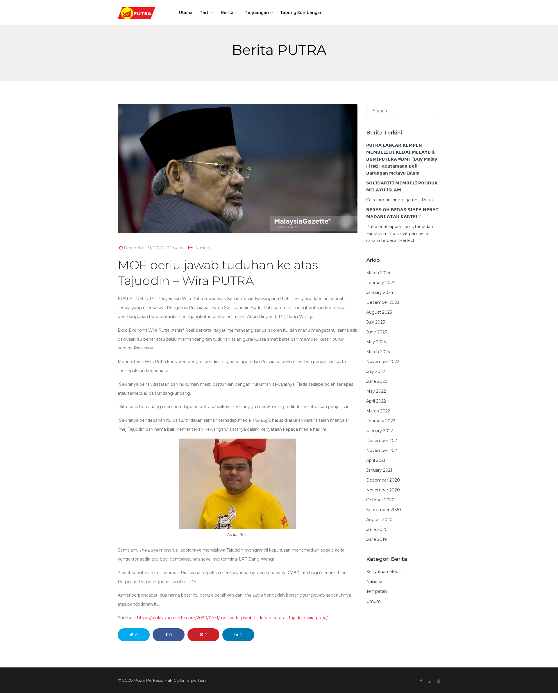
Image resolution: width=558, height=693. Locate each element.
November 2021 (382, 450)
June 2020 (377, 529)
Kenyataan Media (384, 571)
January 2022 (379, 430)
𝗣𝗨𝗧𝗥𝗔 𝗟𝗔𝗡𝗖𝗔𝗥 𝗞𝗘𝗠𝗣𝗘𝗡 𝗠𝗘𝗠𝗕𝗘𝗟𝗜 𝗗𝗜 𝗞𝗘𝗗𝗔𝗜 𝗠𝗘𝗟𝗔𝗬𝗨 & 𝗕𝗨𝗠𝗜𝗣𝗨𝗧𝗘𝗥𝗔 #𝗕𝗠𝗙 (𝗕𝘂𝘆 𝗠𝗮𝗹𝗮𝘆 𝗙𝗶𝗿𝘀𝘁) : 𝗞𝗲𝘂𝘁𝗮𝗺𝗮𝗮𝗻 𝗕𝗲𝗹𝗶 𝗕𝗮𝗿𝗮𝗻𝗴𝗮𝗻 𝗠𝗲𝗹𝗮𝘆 (401, 159)
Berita (227, 12)
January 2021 (379, 470)
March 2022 (378, 411)
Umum (373, 601)
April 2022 (376, 401)
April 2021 (375, 460)
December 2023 (382, 302)
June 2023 (376, 332)
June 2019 (376, 539)
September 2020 (383, 509)
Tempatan (376, 591)
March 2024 (378, 272)
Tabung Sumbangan (301, 12)
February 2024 (381, 282)
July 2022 (375, 371)
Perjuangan (256, 12)
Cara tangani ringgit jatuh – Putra (399, 199)
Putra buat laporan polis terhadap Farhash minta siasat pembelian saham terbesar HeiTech (399, 233)
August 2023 (379, 312)
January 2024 (379, 292)
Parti (204, 12)
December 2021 (382, 440)
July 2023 (375, 322)
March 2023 (378, 351)
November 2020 (383, 490)
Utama (185, 12)
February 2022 (380, 420)
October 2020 (380, 499)
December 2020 (383, 480)
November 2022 (382, 361)
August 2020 (379, 519)
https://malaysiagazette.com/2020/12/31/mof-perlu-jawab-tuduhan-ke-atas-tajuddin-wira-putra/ (232, 617)
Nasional (203, 247)
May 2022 (376, 391)
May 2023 (376, 341)
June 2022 (376, 381)
